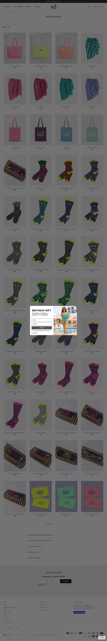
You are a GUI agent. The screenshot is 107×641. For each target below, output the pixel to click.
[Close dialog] (75, 307)
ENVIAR (42, 327)
